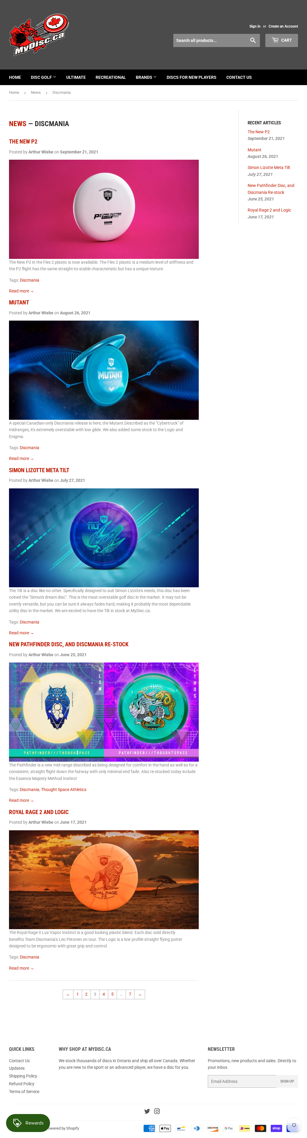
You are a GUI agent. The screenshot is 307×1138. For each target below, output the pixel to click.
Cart (286, 40)
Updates (17, 1068)
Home (15, 77)
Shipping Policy (23, 1076)
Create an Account (283, 26)
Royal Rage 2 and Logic (39, 812)
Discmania (29, 280)
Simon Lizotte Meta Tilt (39, 470)
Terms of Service (24, 1091)
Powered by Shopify (62, 1128)
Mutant (19, 302)
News (36, 92)
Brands (144, 77)
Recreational (111, 77)
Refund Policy (21, 1083)
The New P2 (23, 141)
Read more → (21, 291)
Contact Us (239, 77)
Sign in (255, 26)
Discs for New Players (191, 77)
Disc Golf (42, 77)
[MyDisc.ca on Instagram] (157, 1112)
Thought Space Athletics (63, 789)
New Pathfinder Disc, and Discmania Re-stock (69, 644)
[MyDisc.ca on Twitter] (147, 1112)
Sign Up (287, 1081)
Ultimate (76, 77)
